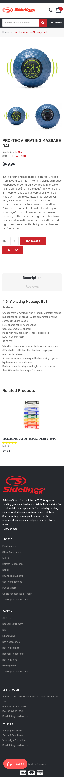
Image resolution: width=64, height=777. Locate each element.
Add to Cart (33, 241)
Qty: (4, 241)
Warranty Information (14, 740)
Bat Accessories (11, 642)
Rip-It (5, 630)
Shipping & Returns (12, 730)
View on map (10, 529)
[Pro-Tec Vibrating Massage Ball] (16, 116)
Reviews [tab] (32, 287)
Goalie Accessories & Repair (17, 593)
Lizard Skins (8, 636)
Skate (5, 558)
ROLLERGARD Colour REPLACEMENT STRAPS (29, 439)
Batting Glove (9, 659)
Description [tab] (32, 278)
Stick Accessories (11, 552)
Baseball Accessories (13, 653)
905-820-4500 (18, 706)
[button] (9, 442)
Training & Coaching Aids (15, 599)
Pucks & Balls (9, 587)
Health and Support (12, 576)
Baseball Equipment (12, 624)
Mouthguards (9, 546)
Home (5, 32)
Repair (5, 570)
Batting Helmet (10, 647)
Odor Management (12, 581)
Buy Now (13, 250)
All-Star (6, 618)
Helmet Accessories (13, 564)
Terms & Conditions (12, 735)
